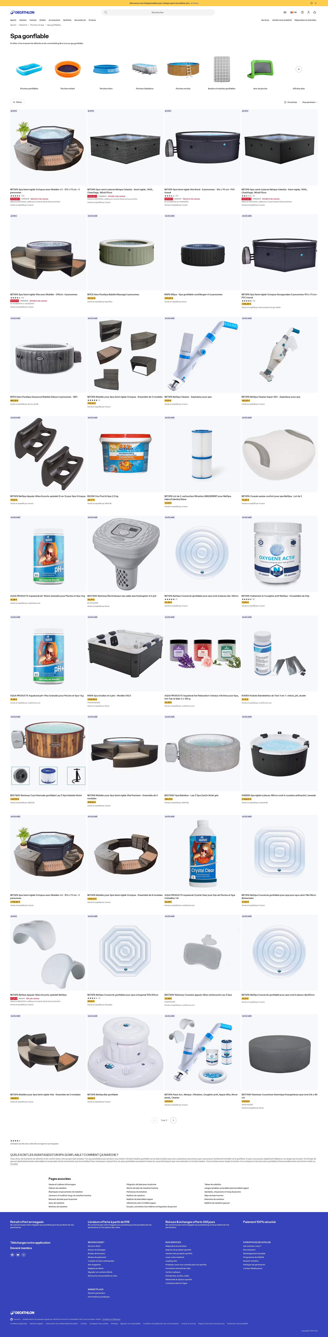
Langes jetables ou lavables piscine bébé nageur (226, 1188)
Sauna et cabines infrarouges (62, 1184)
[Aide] (302, 12)
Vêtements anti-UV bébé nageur (141, 1203)
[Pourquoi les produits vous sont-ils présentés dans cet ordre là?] (285, 102)
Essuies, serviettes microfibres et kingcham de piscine (152, 1207)
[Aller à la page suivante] (173, 1120)
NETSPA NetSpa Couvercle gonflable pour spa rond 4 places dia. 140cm (201, 596)
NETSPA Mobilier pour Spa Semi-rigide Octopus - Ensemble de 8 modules (125, 895)
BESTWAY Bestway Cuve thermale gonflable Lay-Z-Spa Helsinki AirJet (46, 795)
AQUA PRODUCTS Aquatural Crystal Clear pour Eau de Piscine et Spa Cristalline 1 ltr (200, 896)
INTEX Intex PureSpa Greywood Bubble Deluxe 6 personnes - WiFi (43, 397)
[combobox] (310, 102)
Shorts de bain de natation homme (142, 1188)
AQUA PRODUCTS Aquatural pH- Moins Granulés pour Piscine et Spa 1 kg (47, 596)
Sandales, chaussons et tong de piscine (222, 1192)
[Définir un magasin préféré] (285, 12)
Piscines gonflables (29, 88)
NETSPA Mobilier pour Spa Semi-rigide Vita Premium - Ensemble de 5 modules (122, 797)
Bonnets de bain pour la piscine (63, 1199)
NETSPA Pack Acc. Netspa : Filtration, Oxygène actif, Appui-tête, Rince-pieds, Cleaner (201, 1096)
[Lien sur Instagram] (24, 1255)
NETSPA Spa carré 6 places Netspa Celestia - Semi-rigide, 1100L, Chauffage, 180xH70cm (120, 191)
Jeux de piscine (260, 88)
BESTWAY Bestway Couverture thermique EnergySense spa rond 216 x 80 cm (280, 1096)
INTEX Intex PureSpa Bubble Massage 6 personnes (113, 294)
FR (295, 12)
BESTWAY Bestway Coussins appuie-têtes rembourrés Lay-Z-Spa (198, 995)
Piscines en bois (183, 88)
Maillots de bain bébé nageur (140, 1199)
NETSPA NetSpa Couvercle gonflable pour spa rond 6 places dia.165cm (278, 995)
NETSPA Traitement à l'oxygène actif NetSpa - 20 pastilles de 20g (275, 596)
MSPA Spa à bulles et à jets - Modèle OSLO (109, 695)
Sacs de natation (56, 1203)
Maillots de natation (136, 1195)
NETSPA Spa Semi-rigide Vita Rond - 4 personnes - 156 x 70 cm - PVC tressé (200, 191)
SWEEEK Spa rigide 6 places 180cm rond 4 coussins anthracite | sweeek (279, 795)
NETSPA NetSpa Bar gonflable (102, 1094)
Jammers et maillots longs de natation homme (70, 1195)
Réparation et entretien (305, 20)
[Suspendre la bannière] (312, 3)
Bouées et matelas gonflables (221, 88)
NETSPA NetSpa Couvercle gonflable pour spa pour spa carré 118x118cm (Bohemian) (279, 896)
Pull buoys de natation (137, 1192)
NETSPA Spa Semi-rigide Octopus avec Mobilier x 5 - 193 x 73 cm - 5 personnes (45, 191)
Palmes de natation (57, 1188)
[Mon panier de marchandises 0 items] (315, 12)
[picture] (48, 147)
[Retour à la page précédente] (155, 1120)
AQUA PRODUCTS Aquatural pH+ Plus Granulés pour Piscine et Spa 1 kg (47, 695)
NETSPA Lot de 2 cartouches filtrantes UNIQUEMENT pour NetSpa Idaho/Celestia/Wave (198, 498)
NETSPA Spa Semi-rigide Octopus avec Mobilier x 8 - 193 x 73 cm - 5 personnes (45, 896)
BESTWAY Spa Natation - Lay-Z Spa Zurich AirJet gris (191, 795)
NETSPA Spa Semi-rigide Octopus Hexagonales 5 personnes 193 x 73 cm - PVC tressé (280, 296)
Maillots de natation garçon (217, 1203)
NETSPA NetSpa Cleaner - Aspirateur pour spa (188, 397)
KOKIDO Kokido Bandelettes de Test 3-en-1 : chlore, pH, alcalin (274, 695)
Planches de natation (214, 1199)
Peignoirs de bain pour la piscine (141, 1184)
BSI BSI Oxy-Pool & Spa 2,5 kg (102, 496)
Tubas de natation (212, 1184)
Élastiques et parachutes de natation (66, 1192)
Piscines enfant (68, 88)
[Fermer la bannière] (316, 3)
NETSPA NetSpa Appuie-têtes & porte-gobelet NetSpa (38, 995)
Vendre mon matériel (282, 20)
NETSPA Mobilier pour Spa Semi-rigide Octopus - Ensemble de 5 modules (125, 397)
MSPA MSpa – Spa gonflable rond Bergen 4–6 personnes (193, 294)
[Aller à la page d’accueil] (22, 12)
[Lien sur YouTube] (18, 1255)
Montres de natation (58, 1207)
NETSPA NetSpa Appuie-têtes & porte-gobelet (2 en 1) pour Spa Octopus (48, 496)
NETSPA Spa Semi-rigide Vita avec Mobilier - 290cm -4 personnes (43, 294)
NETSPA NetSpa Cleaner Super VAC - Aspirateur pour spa (271, 397)
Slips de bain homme (213, 1195)
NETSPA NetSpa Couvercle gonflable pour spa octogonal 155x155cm (122, 995)
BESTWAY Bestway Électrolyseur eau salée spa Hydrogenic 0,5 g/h (121, 596)
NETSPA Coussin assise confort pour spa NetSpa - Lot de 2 (272, 496)
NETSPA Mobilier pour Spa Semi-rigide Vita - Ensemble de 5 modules (45, 1094)
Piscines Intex (106, 88)
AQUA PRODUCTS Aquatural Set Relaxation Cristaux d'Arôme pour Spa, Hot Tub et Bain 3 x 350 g (202, 697)
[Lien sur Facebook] (12, 1255)
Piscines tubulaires (144, 88)
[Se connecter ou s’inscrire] (308, 12)
